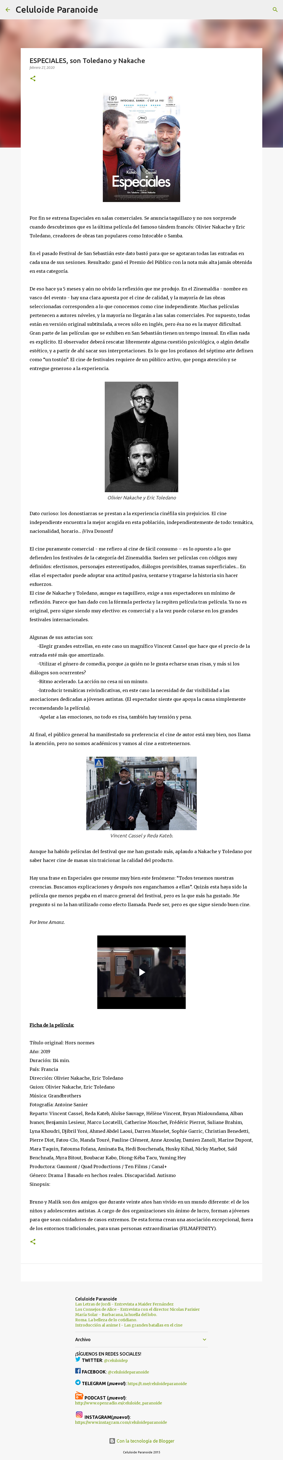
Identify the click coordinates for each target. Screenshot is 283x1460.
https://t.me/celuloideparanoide (157, 1383)
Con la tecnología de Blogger (145, 1440)
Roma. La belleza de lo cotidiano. (106, 1319)
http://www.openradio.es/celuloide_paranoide (118, 1403)
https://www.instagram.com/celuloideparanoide (121, 1422)
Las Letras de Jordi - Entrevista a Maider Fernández (124, 1304)
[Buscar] (106, 9)
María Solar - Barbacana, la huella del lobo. (116, 1314)
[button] (33, 79)
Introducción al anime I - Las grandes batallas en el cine (128, 1325)
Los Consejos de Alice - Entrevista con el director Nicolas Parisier (137, 1309)
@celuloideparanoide (128, 1372)
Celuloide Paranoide (56, 9)
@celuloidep (116, 1360)
